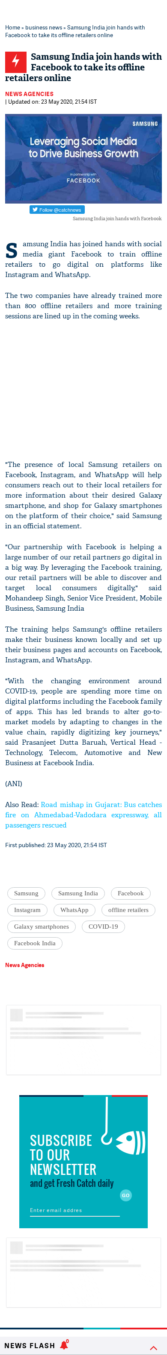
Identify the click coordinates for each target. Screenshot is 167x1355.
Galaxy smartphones (41, 926)
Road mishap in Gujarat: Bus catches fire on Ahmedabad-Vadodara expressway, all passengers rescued (83, 815)
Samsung (26, 893)
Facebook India (35, 943)
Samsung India (78, 893)
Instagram (27, 909)
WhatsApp (74, 909)
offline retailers (128, 909)
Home (12, 27)
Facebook (131, 893)
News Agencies (29, 94)
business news (43, 27)
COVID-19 (103, 926)
